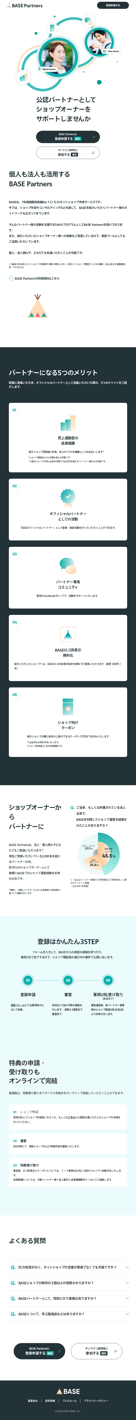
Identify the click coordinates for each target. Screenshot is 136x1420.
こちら (71, 1117)
